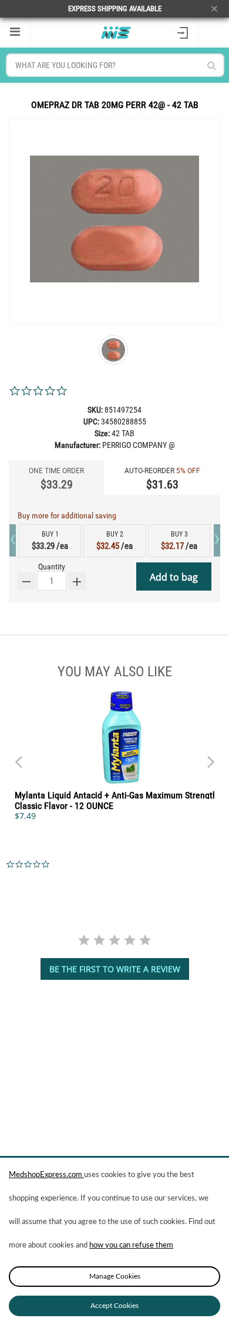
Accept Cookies (114, 1305)
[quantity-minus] (26, 581)
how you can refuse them (131, 1245)
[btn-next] (18, 756)
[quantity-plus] (77, 581)
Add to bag (174, 577)
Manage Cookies (114, 1276)
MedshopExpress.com (46, 1175)
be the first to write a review (114, 969)
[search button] (212, 65)
